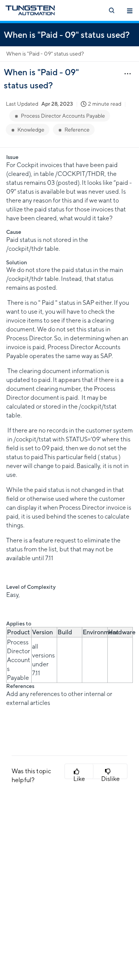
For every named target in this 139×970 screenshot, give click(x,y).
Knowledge (30, 130)
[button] (79, 771)
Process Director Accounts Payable (63, 116)
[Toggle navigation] (129, 10)
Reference (77, 130)
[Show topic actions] (127, 73)
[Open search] (111, 10)
